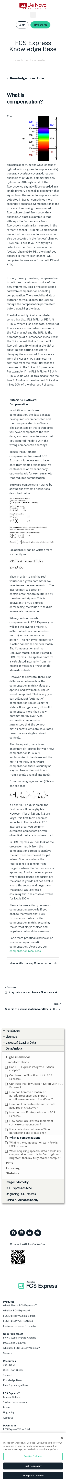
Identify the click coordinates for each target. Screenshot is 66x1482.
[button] (33, 15)
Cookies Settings (33, 1456)
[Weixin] (37, 1232)
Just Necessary (33, 1466)
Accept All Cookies (33, 1475)
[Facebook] (13, 1232)
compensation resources (25, 951)
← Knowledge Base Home (25, 78)
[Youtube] (29, 1232)
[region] (33, 1457)
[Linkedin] (21, 1232)
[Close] (62, 1438)
